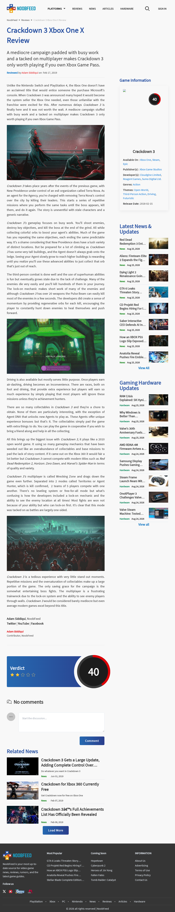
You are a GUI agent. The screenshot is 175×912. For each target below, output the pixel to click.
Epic (125, 164)
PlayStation (36, 901)
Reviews (77, 8)
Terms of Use (142, 870)
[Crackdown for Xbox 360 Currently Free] (22, 798)
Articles (108, 8)
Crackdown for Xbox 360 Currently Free (70, 786)
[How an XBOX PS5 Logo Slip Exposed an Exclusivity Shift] (158, 345)
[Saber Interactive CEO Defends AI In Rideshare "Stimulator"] (158, 329)
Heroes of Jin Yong (101, 870)
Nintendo (77, 901)
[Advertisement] (144, 46)
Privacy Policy (143, 875)
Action (136, 184)
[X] (4, 891)
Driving (151, 194)
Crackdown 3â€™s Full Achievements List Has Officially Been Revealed (72, 812)
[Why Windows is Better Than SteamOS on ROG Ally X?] (158, 420)
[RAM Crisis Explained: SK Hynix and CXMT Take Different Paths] (158, 404)
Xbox (52, 901)
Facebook (37, 623)
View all (143, 524)
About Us (140, 860)
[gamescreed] (20, 891)
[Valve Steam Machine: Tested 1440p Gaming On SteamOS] (158, 518)
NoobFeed (12, 20)
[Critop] (30, 891)
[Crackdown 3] (144, 145)
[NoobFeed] (21, 8)
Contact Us (141, 880)
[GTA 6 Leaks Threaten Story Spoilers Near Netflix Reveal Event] (158, 296)
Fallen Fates (97, 875)
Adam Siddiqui (30, 72)
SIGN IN (162, 8)
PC (63, 901)
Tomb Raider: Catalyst (103, 880)
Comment (92, 741)
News (92, 8)
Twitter (11, 623)
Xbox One (145, 159)
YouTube (23, 623)
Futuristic (128, 198)
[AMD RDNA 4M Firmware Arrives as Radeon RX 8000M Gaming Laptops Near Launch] (158, 453)
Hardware (126, 8)
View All (143, 368)
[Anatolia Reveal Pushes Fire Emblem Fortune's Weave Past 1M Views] (158, 361)
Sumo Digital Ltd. (151, 179)
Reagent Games (132, 179)
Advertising (141, 865)
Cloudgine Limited (150, 175)
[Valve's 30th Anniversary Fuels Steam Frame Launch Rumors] (158, 436)
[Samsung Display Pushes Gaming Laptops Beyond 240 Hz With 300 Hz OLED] (158, 469)
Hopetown (97, 860)
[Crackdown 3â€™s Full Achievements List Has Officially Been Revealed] (22, 822)
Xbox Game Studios (151, 169)
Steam (155, 159)
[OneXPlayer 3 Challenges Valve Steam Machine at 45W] (158, 501)
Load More (55, 830)
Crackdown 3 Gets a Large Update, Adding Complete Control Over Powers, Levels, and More (70, 765)
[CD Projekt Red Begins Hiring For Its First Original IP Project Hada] (158, 313)
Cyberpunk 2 (98, 865)
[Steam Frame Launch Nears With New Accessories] (158, 485)
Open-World (141, 190)
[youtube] (11, 891)
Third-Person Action (134, 194)
